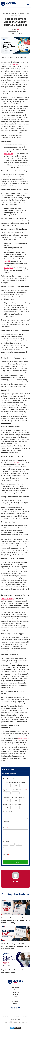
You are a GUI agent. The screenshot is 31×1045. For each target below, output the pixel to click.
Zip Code (6, 854)
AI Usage (15, 994)
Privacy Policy (15, 987)
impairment (15, 462)
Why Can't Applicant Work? (10, 812)
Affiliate (15, 996)
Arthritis (7, 261)
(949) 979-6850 (15, 1019)
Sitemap (15, 1003)
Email (5, 834)
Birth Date (6, 841)
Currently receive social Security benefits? (15, 782)
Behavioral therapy (7, 599)
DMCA (15, 999)
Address (5, 848)
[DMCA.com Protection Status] (15, 1028)
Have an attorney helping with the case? (15, 797)
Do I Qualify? (16, 862)
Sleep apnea (8, 268)
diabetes (16, 64)
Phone (5, 828)
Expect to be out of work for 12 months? (15, 790)
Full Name (6, 821)
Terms (15, 990)
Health (4, 13)
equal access (22, 738)
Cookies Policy (15, 992)
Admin (19, 29)
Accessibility (8, 154)
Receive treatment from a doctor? (13, 804)
